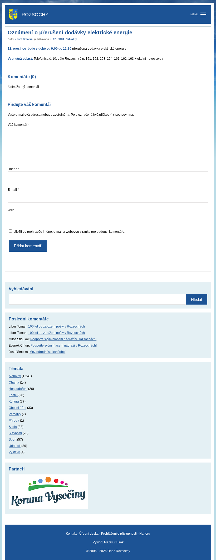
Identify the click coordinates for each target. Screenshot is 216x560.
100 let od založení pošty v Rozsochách (56, 326)
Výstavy (14, 452)
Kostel (13, 395)
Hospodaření (18, 389)
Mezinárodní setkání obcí (47, 352)
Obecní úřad (17, 408)
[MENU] (203, 14)
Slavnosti (15, 433)
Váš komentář (19, 125)
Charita (14, 382)
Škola (13, 427)
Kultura (14, 401)
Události (15, 446)
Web (11, 210)
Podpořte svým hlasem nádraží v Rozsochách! (63, 339)
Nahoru (144, 533)
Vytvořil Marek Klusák (108, 542)
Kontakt (71, 533)
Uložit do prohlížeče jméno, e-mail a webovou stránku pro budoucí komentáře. (69, 232)
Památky (15, 414)
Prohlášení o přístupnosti (119, 533)
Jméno (13, 169)
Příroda (14, 420)
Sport (12, 439)
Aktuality (71, 39)
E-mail (13, 190)
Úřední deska (89, 533)
